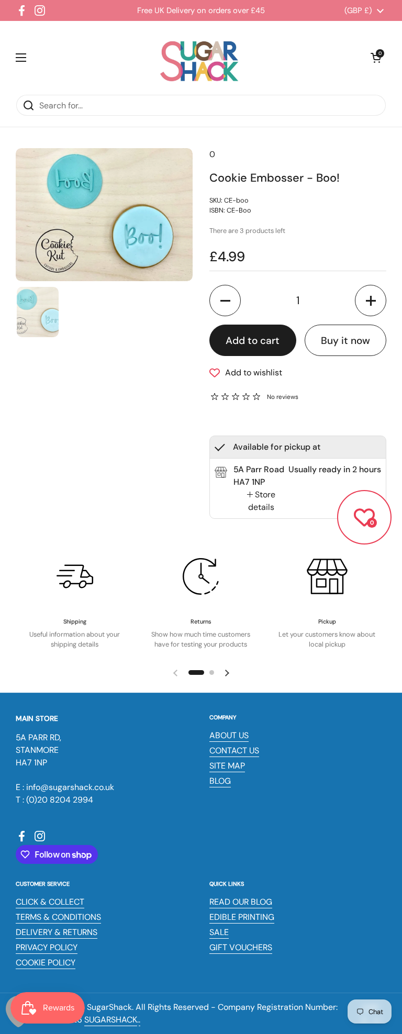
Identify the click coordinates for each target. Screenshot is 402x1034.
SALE (219, 932)
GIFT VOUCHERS (240, 947)
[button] (375, 57)
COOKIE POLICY (45, 962)
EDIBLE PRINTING (241, 916)
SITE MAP (227, 765)
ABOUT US (229, 735)
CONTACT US (234, 750)
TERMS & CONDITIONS (58, 916)
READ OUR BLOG (240, 901)
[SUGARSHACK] (198, 57)
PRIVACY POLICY (46, 947)
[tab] (260, 501)
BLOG (220, 780)
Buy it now (345, 340)
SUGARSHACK (110, 1019)
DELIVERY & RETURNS (56, 932)
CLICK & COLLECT (50, 901)
